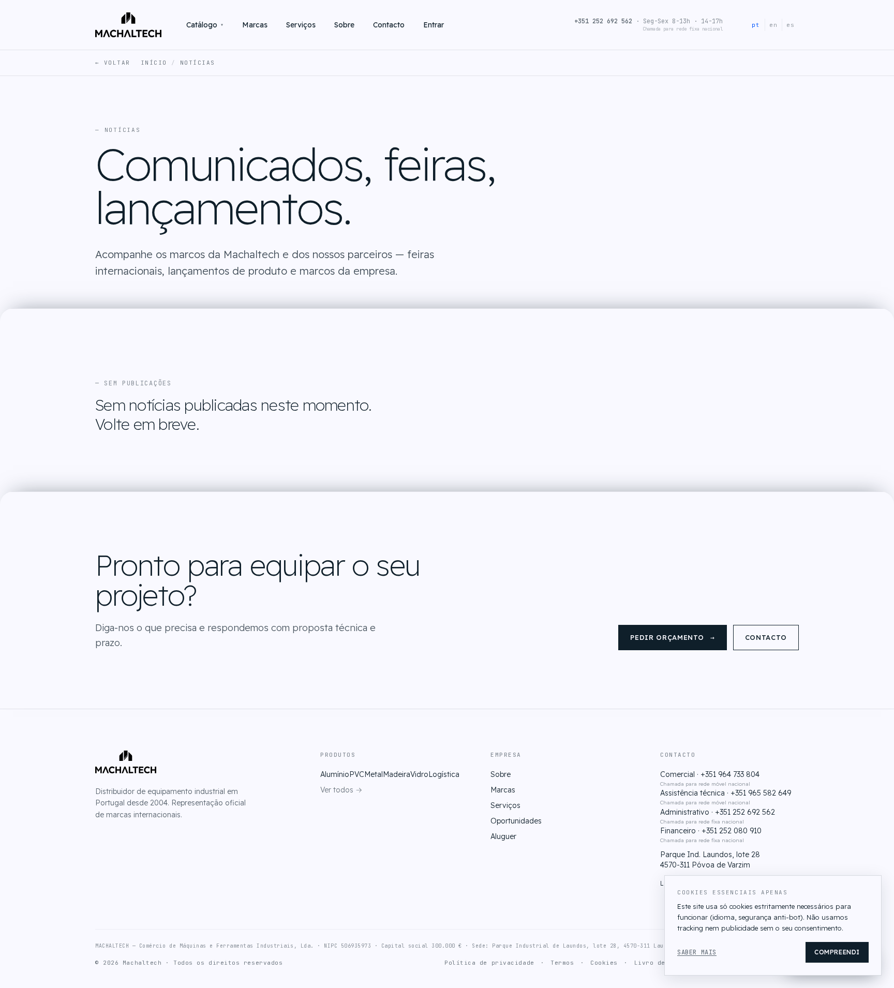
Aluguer (503, 836)
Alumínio (334, 774)
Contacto (389, 24)
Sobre (344, 24)
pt (756, 24)
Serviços (301, 24)
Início (154, 62)
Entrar (433, 24)
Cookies (604, 962)
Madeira (396, 774)
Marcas (254, 24)
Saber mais (697, 952)
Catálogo (205, 24)
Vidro (419, 774)
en (773, 24)
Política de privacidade (489, 962)
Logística (443, 774)
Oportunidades (516, 821)
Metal (373, 774)
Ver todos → (341, 790)
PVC (356, 774)
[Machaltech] (128, 24)
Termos (562, 962)
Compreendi (837, 952)
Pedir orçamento (672, 637)
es (790, 24)
